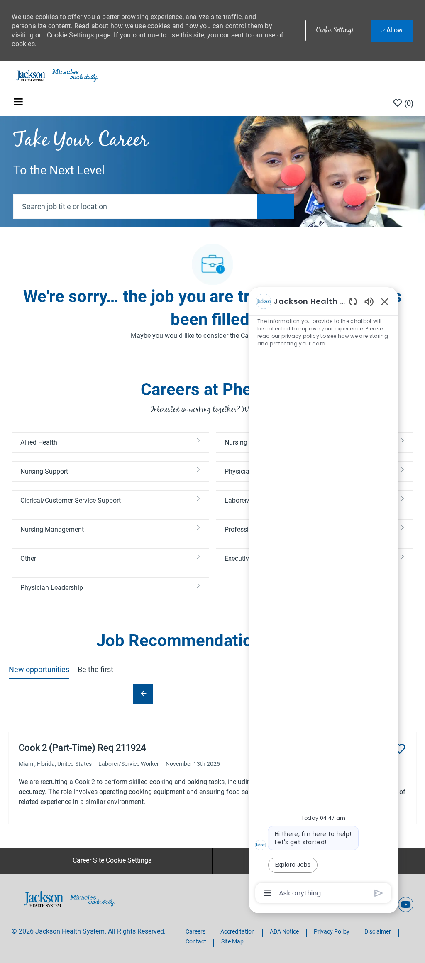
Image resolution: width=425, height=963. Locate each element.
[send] (379, 893)
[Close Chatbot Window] (384, 301)
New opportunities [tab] (39, 669)
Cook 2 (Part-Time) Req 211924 (82, 748)
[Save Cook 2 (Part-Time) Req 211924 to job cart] (399, 748)
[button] (334, 30)
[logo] (69, 898)
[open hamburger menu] (18, 103)
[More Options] (268, 893)
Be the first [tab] (95, 669)
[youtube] (405, 904)
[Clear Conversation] (353, 301)
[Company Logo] (56, 75)
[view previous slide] (143, 694)
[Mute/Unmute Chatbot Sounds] (369, 301)
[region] (323, 596)
